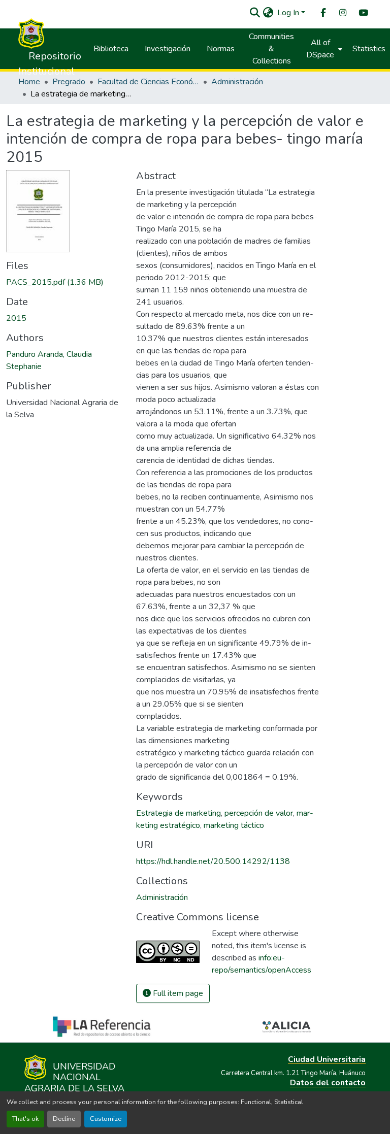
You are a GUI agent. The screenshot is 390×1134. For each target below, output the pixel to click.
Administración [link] (237, 81)
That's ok (25, 1118)
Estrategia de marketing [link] (178, 813)
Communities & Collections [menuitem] (271, 48)
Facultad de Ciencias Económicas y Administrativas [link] (148, 81)
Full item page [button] (177, 993)
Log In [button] (289, 12)
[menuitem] (322, 13)
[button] (254, 13)
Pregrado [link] (68, 81)
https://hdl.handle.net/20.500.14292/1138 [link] (213, 861)
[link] (65, 282)
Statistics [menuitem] (368, 48)
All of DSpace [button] (320, 48)
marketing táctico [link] (234, 825)
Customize (105, 1118)
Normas (221, 48)
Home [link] (29, 81)
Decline (64, 1118)
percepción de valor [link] (258, 813)
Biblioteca (110, 48)
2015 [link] (16, 318)
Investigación (167, 48)
